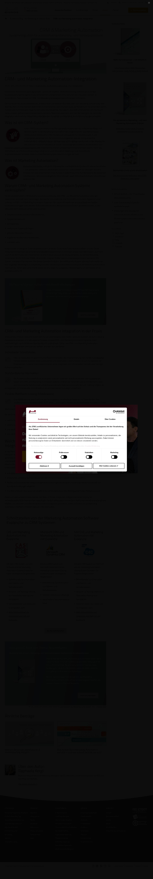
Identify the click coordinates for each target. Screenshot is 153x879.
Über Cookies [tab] (110, 419)
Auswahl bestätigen (76, 466)
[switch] (64, 457)
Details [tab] (76, 419)
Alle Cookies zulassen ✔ (108, 466)
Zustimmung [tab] (43, 419)
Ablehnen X (44, 466)
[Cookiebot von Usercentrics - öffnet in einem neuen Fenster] (114, 412)
